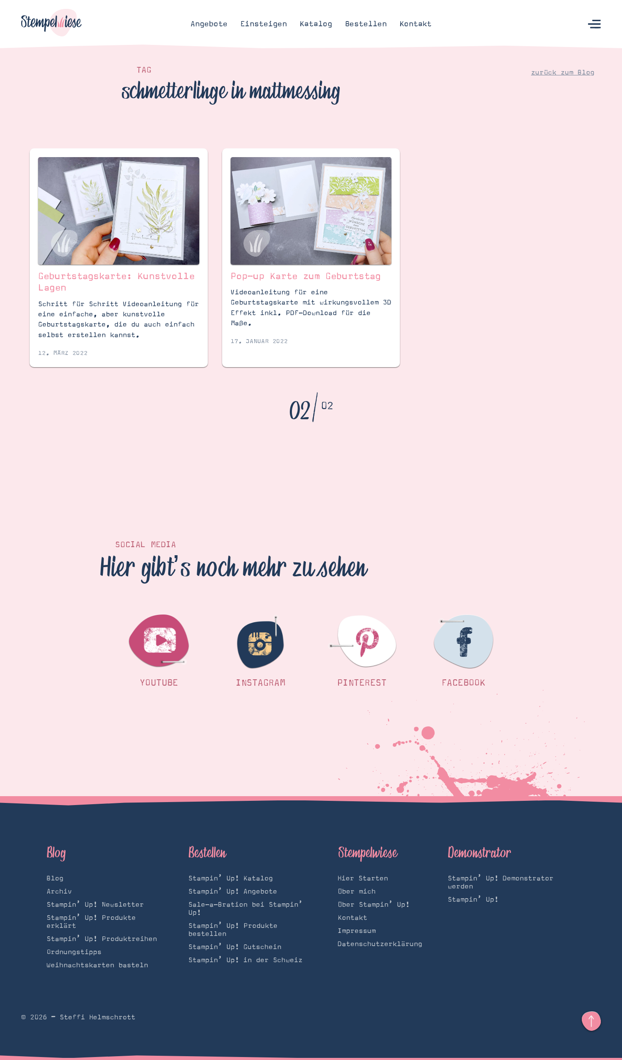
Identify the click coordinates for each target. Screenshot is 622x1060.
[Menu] (594, 24)
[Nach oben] (591, 1021)
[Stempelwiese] (51, 24)
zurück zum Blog (562, 72)
